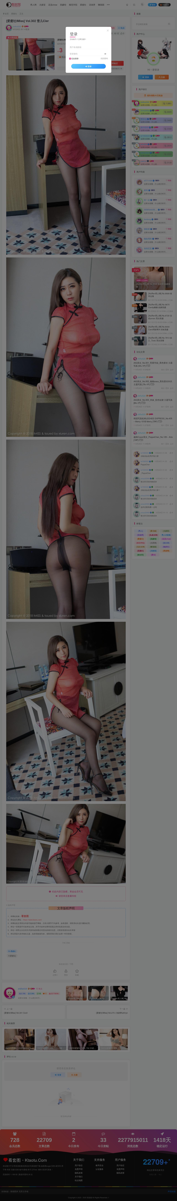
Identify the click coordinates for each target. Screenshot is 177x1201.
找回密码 (104, 58)
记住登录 (75, 58)
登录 (90, 66)
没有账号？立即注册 (77, 39)
